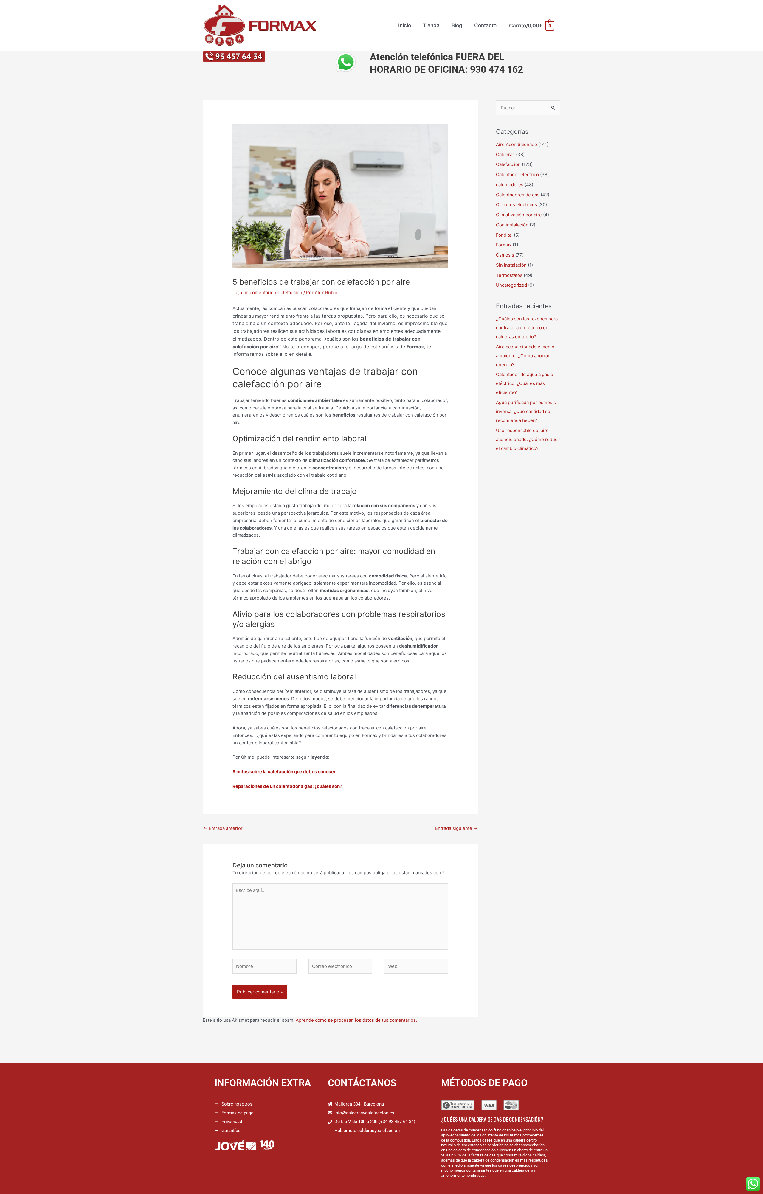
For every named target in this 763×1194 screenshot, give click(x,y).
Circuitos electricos (516, 204)
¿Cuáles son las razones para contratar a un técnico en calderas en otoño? (527, 327)
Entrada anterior (223, 828)
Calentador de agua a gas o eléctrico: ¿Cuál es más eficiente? (524, 383)
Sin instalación (511, 265)
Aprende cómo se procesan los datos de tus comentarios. (356, 1020)
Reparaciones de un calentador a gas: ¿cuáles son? (287, 786)
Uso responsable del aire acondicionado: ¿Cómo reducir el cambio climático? (528, 439)
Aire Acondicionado (516, 144)
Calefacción (289, 292)
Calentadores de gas (517, 195)
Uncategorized (511, 285)
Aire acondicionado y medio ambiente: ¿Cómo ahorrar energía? (525, 355)
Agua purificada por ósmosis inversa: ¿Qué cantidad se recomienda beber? (526, 411)
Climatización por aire (519, 215)
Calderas (505, 154)
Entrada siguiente (456, 828)
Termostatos (509, 275)
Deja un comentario (253, 292)
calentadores (509, 184)
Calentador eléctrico (517, 174)
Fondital (504, 235)
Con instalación (512, 225)
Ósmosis (505, 255)
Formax (503, 245)
